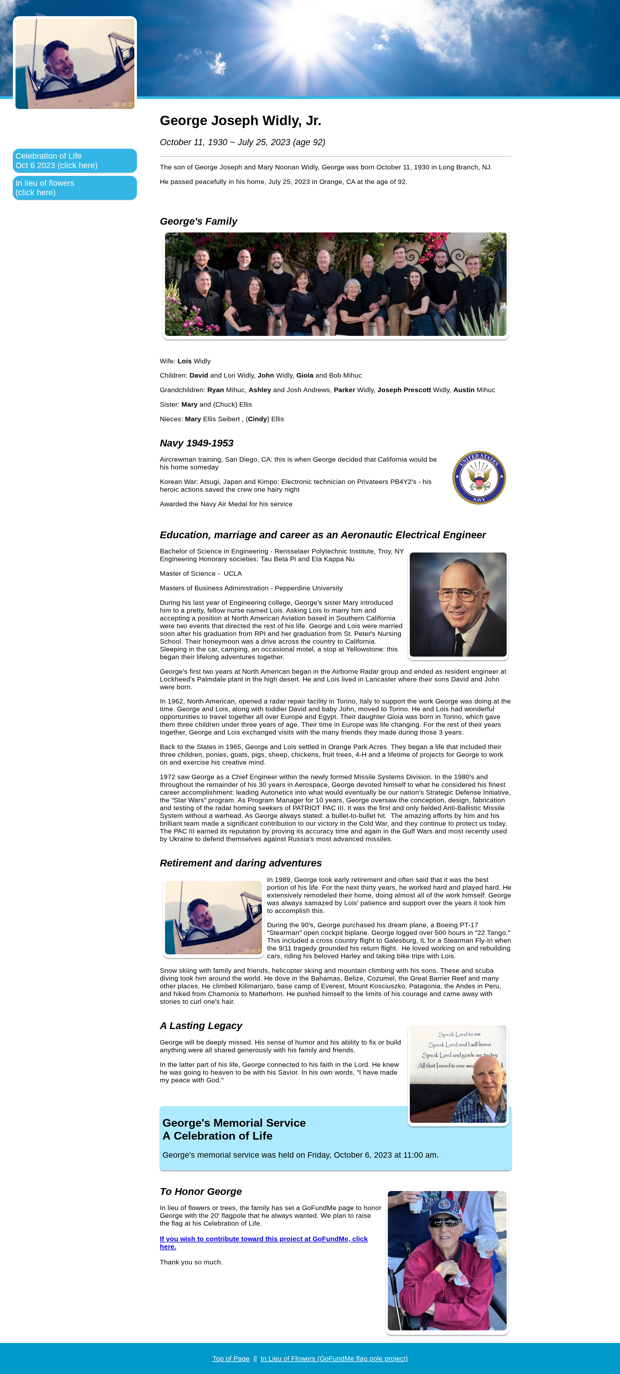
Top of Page (231, 1358)
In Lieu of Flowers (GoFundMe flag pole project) (334, 1358)
